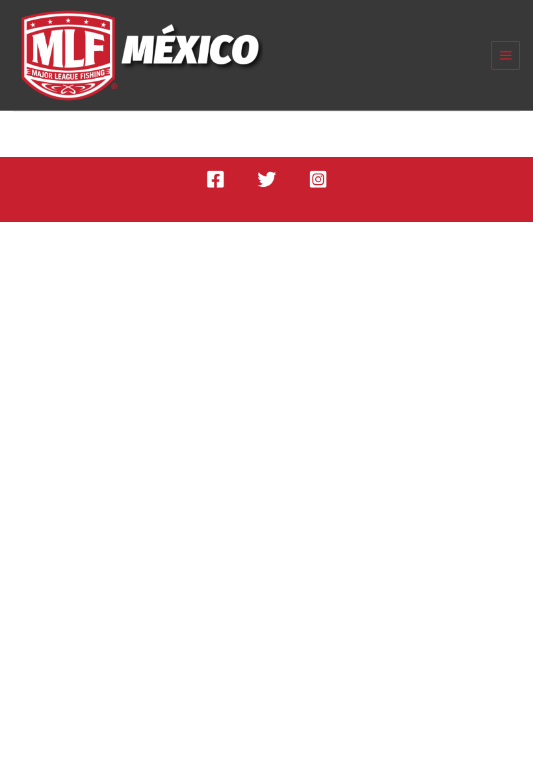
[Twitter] (266, 179)
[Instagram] (318, 179)
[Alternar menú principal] (506, 55)
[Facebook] (215, 179)
